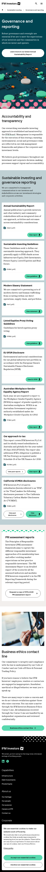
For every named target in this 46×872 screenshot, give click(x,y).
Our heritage (6, 797)
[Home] (11, 3)
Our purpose (7, 805)
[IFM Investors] (23, 748)
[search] (36, 3)
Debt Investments (9, 780)
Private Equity (7, 784)
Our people (6, 801)
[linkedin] (3, 761)
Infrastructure (7, 776)
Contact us (6, 813)
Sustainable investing (14, 10)
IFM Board (10, 134)
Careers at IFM (7, 809)
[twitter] (7, 761)
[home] (2, 10)
